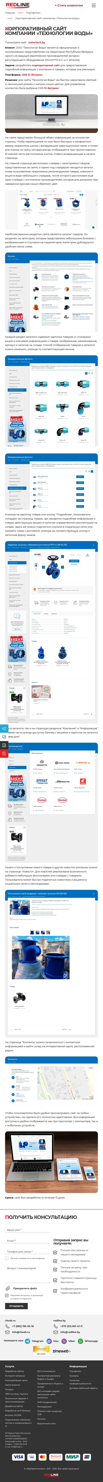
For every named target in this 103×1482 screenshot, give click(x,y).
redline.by (59, 1320)
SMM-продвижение (47, 1402)
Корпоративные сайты (16, 1380)
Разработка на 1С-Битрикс (18, 1410)
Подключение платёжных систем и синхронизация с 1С (18, 1423)
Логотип (41, 1419)
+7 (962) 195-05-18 (23, 1326)
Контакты (74, 1376)
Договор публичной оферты (83, 1388)
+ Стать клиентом (69, 5)
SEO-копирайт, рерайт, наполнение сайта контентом (48, 1394)
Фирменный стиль (46, 1423)
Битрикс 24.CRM (13, 1415)
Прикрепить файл (25, 1288)
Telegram (38, 1341)
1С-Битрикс (51, 88)
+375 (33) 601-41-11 (71, 1326)
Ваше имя (14, 1230)
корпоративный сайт (46, 65)
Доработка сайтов (14, 1406)
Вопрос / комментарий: (21, 1268)
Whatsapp (91, 1341)
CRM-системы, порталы (16, 1394)
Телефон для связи (20, 1251)
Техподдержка (44, 1406)
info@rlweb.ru (21, 1332)
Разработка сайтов (14, 1371)
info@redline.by (70, 1332)
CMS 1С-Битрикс (32, 75)
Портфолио (75, 1371)
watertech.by (36, 42)
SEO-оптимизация (46, 1371)
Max (56, 1341)
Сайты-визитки (12, 1385)
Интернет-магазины (15, 1376)
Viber (71, 1341)
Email (11, 1240)
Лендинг (9, 1389)
